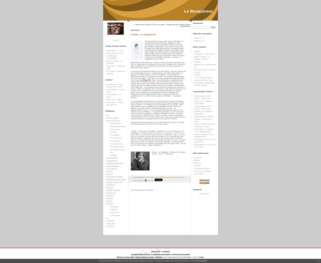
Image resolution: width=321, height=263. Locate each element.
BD (107, 115)
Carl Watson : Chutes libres (204, 54)
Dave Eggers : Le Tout (114, 50)
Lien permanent (178, 177)
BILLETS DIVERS (113, 121)
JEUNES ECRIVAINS (114, 182)
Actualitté (197, 158)
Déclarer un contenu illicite (125, 257)
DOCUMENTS (111, 169)
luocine (196, 101)
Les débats (114, 135)
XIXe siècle (114, 212)
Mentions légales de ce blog (145, 257)
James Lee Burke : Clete (203, 80)
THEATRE (110, 221)
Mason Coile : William (114, 100)
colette (157, 177)
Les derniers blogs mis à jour (140, 254)
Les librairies (115, 141)
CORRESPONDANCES (115, 164)
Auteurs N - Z (199, 38)
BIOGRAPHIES (112, 158)
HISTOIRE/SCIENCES (114, 177)
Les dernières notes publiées (160, 254)
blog (202, 257)
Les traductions (116, 144)
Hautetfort (166, 251)
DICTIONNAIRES (112, 166)
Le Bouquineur (198, 11)
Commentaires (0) (138, 180)
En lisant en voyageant (202, 171)
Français (113, 209)
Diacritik (197, 166)
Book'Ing (197, 163)
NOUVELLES (111, 193)
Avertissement (116, 123)
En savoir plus (202, 261)
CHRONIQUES (111, 161)
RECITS (109, 201)
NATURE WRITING (113, 190)
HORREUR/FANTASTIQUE (116, 180)
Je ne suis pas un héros (203, 77)
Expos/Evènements (118, 126)
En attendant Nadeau (202, 168)
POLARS (109, 198)
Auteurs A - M (199, 41)
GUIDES (109, 174)
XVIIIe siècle (115, 215)
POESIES (110, 196)
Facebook (150, 180)
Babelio (197, 160)
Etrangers (114, 207)
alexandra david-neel (165, 177)
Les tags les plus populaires (181, 254)
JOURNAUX (110, 185)
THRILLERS (110, 224)
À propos (116, 40)
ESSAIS (109, 172)
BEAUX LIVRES (112, 118)
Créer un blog (155, 251)
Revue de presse (117, 147)
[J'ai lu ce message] (318, 261)
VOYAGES (110, 226)
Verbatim (113, 155)
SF (107, 218)
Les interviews (116, 138)
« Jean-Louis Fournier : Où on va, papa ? (150, 24)
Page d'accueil (173, 24)
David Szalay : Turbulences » (185, 25)
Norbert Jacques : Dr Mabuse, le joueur (203, 119)
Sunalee (197, 111)
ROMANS (110, 204)
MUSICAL (110, 188)
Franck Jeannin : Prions (115, 53)
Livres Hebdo (199, 174)
